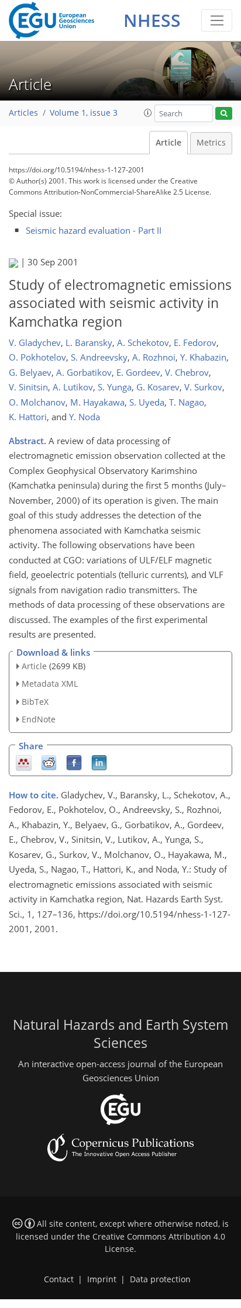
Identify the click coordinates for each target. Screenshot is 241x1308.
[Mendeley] (24, 761)
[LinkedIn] (99, 761)
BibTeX (35, 701)
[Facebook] (74, 761)
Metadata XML (50, 683)
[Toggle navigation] (216, 20)
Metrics (211, 142)
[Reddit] (49, 761)
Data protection (160, 1279)
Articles (23, 113)
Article (168, 142)
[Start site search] (223, 113)
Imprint (101, 1279)
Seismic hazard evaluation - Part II (93, 230)
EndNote (39, 719)
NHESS (152, 20)
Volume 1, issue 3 (84, 113)
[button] (148, 113)
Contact (59, 1279)
